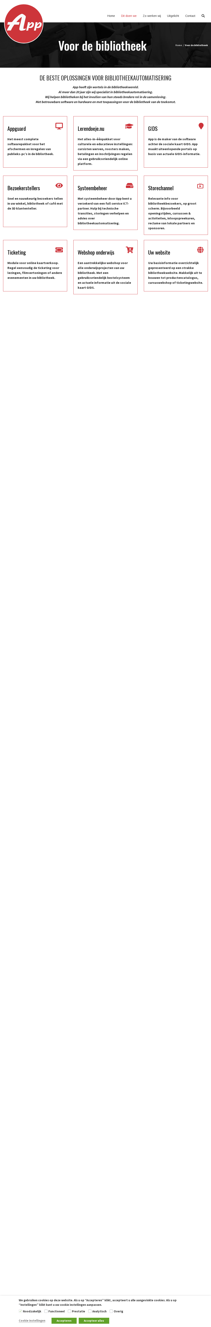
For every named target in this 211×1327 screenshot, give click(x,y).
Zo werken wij (152, 15)
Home (111, 15)
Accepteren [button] (64, 1320)
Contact (190, 15)
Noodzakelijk (32, 1311)
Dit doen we (129, 15)
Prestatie (78, 1311)
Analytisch (99, 1311)
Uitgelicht (173, 15)
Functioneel (56, 1311)
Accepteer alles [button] (94, 1320)
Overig (118, 1311)
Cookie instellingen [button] (32, 1320)
